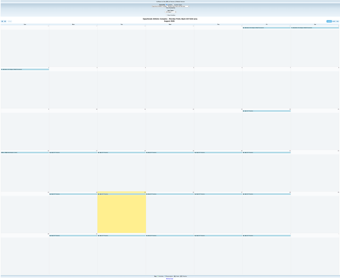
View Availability (170, 8)
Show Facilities (171, 15)
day (337, 21)
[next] (5, 21)
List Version (171, 1)
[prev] (2, 21)
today (9, 21)
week (333, 21)
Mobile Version (180, 1)
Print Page (170, 278)
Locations (169, 4)
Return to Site (161, 1)
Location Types (178, 4)
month (329, 21)
